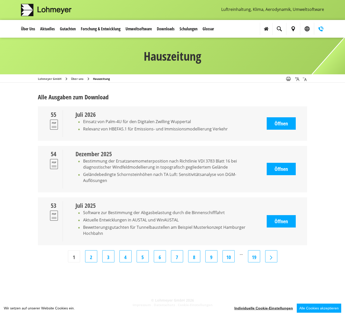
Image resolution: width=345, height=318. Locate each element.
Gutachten (68, 29)
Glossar (208, 29)
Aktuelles (47, 29)
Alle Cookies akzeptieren (319, 308)
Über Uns (28, 29)
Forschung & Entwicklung (100, 29)
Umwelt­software (139, 29)
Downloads (166, 29)
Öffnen (281, 123)
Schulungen (189, 29)
